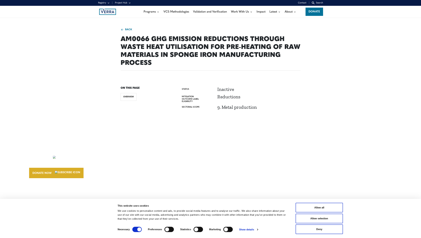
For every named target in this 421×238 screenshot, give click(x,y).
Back (128, 29)
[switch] (169, 229)
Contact (302, 3)
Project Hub (121, 3)
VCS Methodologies (176, 11)
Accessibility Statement (312, 156)
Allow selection (319, 218)
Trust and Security (308, 168)
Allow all (319, 207)
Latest (273, 11)
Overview (128, 97)
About (289, 11)
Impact (261, 11)
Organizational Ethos (240, 168)
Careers (228, 156)
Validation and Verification (210, 11)
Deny (319, 229)
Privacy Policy (305, 162)
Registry (102, 3)
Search (319, 3)
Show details (246, 229)
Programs (150, 11)
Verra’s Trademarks (237, 162)
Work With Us (240, 11)
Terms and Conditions (311, 150)
